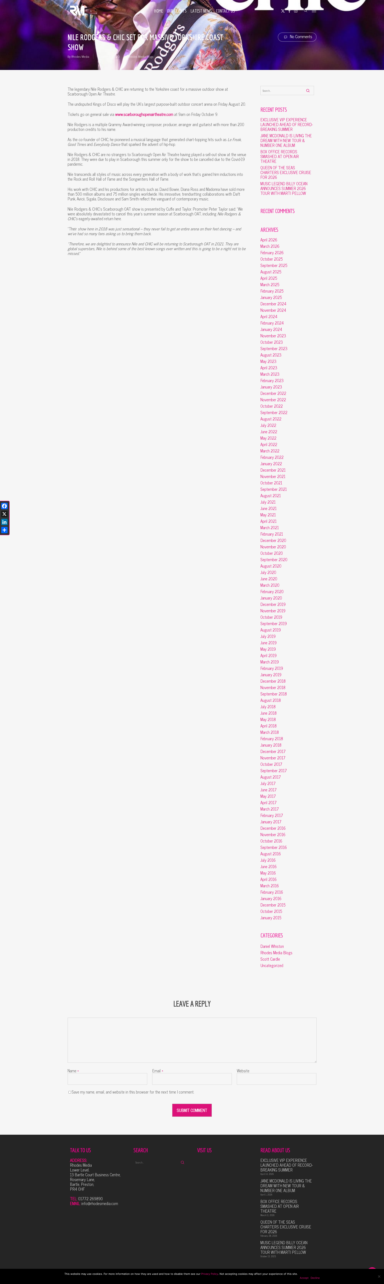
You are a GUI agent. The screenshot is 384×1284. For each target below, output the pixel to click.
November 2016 (272, 834)
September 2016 (273, 847)
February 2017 (271, 815)
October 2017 (271, 764)
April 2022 (268, 444)
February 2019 (271, 668)
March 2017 (269, 809)
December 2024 (273, 303)
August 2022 (270, 418)
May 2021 (268, 514)
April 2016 (268, 879)
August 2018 (270, 700)
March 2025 (269, 284)
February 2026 (272, 252)
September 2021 (273, 489)
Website (243, 1070)
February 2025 (272, 291)
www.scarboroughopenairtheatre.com (144, 114)
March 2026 (269, 246)
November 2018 (272, 687)
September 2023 (273, 348)
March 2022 (269, 450)
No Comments (300, 36)
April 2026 (268, 239)
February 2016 (271, 892)
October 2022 (271, 406)
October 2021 (271, 482)
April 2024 (268, 316)
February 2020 (272, 591)
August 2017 (270, 777)
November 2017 (272, 757)
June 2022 (268, 431)
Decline (315, 1277)
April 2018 (268, 725)
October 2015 (271, 911)
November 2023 (273, 335)
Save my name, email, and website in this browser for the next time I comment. (133, 1092)
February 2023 (272, 380)
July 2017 (268, 783)
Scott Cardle (270, 959)
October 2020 (271, 553)
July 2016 (268, 860)
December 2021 (273, 470)
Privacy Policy (209, 1273)
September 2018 (273, 693)
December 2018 (273, 681)
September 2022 (273, 412)
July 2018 (268, 706)
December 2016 (273, 828)
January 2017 (270, 821)
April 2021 (268, 521)
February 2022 (272, 457)
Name (73, 1070)
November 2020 (273, 546)
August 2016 (270, 853)
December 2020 (273, 540)
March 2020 (269, 585)
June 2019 (268, 642)
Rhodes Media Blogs (140, 56)
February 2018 (271, 738)
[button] (314, 11)
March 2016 (269, 885)
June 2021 (268, 508)
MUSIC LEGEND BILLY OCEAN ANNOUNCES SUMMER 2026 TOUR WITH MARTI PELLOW (283, 188)
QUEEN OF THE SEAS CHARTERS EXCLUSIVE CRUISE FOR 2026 (285, 172)
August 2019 (270, 630)
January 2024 (271, 329)
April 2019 (268, 655)
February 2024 (272, 323)
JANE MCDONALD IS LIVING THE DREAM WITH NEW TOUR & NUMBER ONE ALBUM (286, 140)
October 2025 (271, 259)
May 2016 (268, 873)
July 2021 (268, 502)
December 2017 (273, 751)
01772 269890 (90, 1198)
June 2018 (268, 713)
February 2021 (271, 534)
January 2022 (271, 463)
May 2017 (268, 796)
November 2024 (273, 310)
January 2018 (270, 745)
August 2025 (270, 271)
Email (157, 1070)
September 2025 (273, 265)
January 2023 (271, 387)
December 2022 (273, 393)
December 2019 (273, 604)
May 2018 (268, 719)
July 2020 (268, 572)
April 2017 (268, 802)
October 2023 (271, 342)
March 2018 (269, 732)
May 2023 (268, 361)
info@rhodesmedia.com (99, 1203)
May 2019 (268, 649)
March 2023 (269, 374)
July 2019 (268, 636)
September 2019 (273, 623)
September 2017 (273, 770)
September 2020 (273, 559)
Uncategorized (271, 965)
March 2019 (269, 661)
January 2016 (270, 898)
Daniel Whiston (272, 946)
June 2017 (268, 789)
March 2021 (269, 527)
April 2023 (268, 367)
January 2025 (271, 297)
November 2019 (272, 610)
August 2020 (270, 566)
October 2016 (271, 841)
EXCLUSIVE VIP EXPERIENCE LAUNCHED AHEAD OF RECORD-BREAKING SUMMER (286, 124)
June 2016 (268, 866)
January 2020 (271, 598)
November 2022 (273, 399)
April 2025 (268, 278)
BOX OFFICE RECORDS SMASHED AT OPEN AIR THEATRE (279, 156)
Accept (304, 1277)
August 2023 (270, 355)
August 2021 (270, 495)
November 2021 (272, 476)
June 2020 (268, 578)
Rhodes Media (80, 56)
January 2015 (270, 917)
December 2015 (273, 904)
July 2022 (268, 425)
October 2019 (271, 617)
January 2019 (270, 674)
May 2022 (268, 438)
